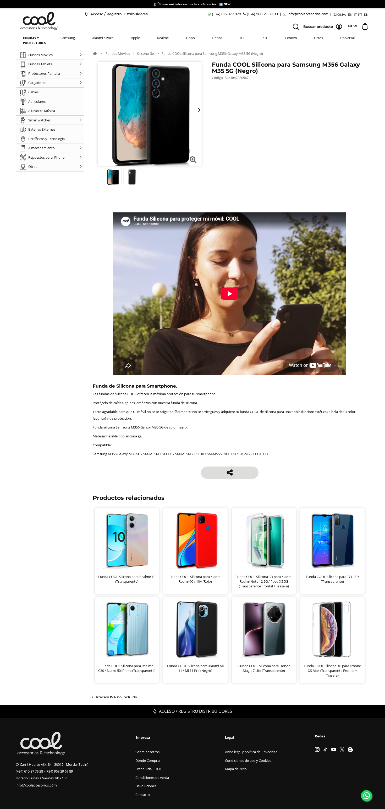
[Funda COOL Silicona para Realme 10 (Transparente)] (127, 540)
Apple (135, 37)
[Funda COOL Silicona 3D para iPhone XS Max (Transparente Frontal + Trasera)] (332, 629)
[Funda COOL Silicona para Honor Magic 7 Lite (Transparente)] (264, 629)
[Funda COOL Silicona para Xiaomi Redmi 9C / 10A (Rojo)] (195, 540)
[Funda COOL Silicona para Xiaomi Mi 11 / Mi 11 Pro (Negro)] (195, 629)
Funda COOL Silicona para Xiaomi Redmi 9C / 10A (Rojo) (195, 579)
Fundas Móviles (118, 53)
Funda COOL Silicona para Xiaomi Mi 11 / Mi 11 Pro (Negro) (195, 668)
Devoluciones (145, 786)
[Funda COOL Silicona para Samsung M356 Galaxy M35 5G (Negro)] (112, 176)
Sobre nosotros (147, 751)
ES (366, 15)
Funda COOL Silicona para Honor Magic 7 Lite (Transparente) (264, 668)
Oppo (190, 37)
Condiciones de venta (152, 777)
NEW (227, 4)
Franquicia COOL (148, 769)
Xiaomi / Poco (103, 37)
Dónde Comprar (148, 760)
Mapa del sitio (236, 769)
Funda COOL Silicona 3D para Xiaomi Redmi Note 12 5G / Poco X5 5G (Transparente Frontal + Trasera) (263, 581)
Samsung (67, 37)
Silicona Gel (146, 53)
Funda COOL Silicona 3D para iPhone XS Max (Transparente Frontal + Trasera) (332, 670)
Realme (163, 37)
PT (360, 15)
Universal (347, 37)
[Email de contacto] (306, 14)
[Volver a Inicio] (95, 53)
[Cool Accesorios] (39, 21)
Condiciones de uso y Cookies (248, 760)
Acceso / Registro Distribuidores (118, 14)
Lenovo (291, 37)
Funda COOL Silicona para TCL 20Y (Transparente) (332, 579)
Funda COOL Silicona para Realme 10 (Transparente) (126, 579)
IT (355, 15)
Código (217, 77)
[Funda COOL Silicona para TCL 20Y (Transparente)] (332, 540)
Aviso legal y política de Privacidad (251, 751)
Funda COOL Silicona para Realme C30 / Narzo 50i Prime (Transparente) (126, 668)
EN (350, 15)
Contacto (142, 794)
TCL (242, 37)
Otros (318, 37)
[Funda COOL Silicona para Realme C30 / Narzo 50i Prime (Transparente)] (127, 629)
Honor (217, 37)
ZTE (265, 37)
